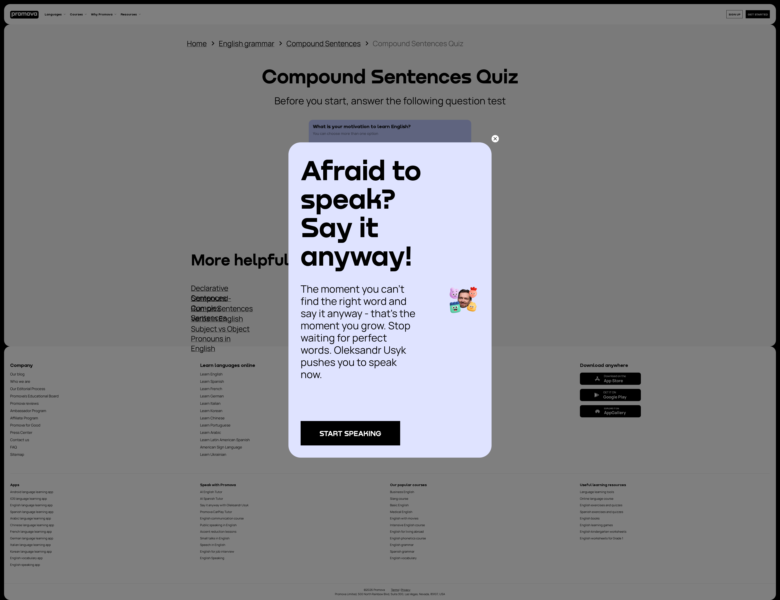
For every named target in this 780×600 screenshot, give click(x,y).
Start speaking (350, 433)
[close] (495, 138)
